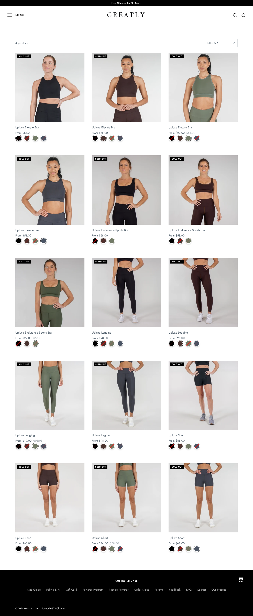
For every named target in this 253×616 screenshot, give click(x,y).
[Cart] (243, 15)
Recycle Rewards (119, 590)
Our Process (219, 590)
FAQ (189, 590)
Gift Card (71, 590)
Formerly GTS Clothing (53, 608)
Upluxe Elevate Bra (27, 127)
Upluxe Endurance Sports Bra (110, 230)
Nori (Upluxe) (35, 138)
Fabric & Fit (53, 590)
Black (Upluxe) (18, 138)
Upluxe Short (176, 435)
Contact (201, 590)
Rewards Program (93, 590)
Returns (159, 590)
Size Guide (34, 590)
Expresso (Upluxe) (27, 138)
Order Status (141, 590)
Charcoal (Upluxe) (43, 138)
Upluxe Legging (101, 332)
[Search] (235, 15)
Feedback (175, 590)
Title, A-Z (212, 43)
